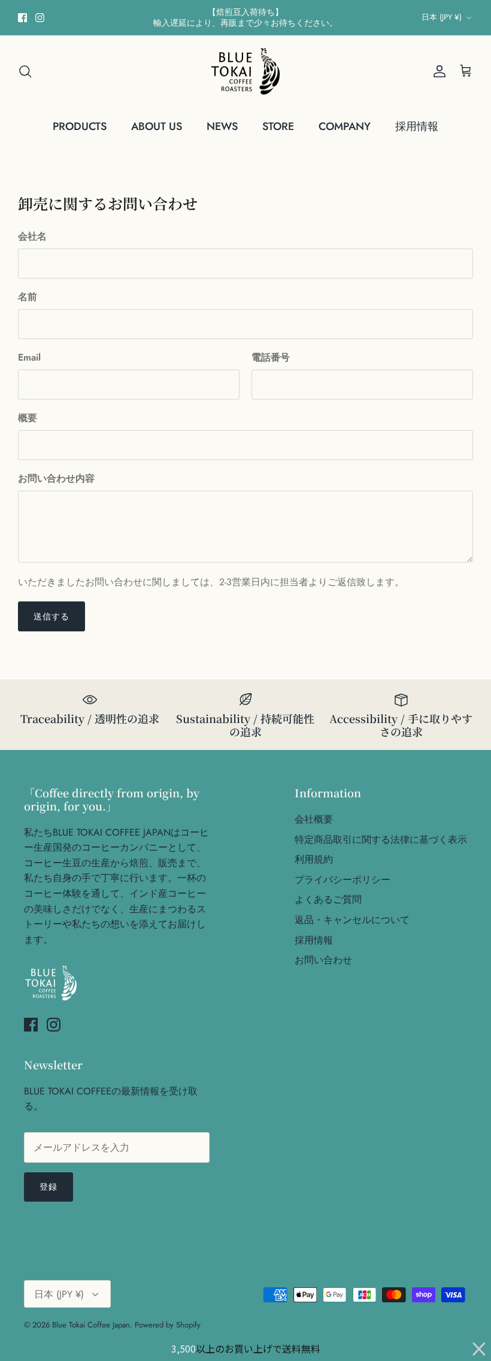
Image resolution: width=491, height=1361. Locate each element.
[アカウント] (437, 71)
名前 (27, 297)
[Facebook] (22, 17)
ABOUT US (156, 126)
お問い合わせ (323, 960)
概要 (27, 418)
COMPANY (345, 126)
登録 (48, 1187)
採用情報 (416, 126)
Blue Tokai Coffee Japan (91, 1324)
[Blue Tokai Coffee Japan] (245, 71)
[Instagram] (39, 17)
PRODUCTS (80, 126)
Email (29, 357)
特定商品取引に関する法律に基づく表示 (381, 839)
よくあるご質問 (328, 899)
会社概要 (314, 819)
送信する (51, 616)
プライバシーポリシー (342, 880)
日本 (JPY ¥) (442, 17)
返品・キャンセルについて (352, 920)
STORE (278, 126)
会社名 (32, 236)
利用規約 (314, 859)
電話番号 (270, 357)
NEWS (222, 126)
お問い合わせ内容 (56, 478)
